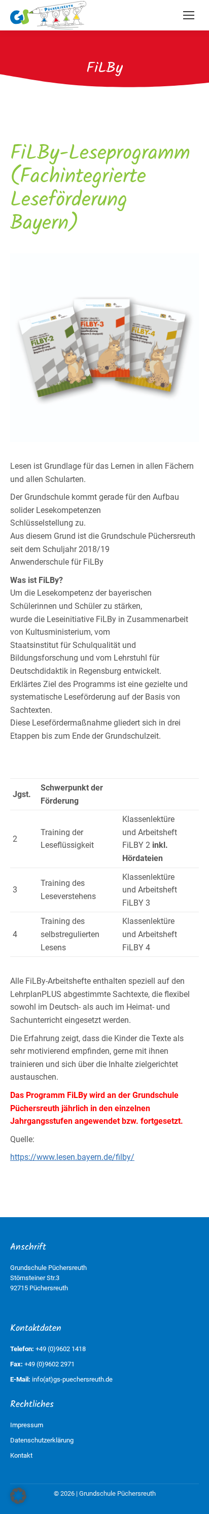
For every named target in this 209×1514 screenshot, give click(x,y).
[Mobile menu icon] (189, 15)
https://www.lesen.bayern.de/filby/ (72, 1157)
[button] (18, 1495)
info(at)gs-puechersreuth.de (72, 1379)
